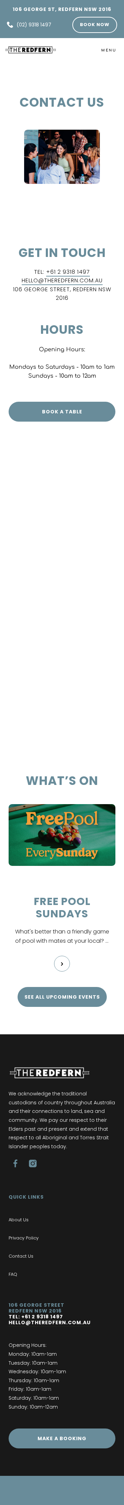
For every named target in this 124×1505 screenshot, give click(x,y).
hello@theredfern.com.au (50, 1322)
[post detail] (62, 964)
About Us (19, 1219)
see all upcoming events (62, 996)
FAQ (13, 1274)
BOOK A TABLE (62, 411)
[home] (30, 50)
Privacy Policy (24, 1238)
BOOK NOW (95, 24)
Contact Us (21, 1256)
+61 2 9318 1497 (68, 272)
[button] (109, 50)
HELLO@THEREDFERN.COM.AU (62, 280)
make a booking (62, 1438)
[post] (62, 835)
